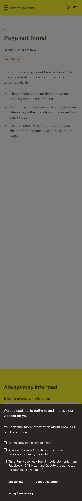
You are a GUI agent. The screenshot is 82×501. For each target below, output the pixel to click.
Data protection (22, 432)
